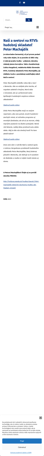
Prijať (22, 441)
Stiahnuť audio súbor (11, 105)
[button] (40, 418)
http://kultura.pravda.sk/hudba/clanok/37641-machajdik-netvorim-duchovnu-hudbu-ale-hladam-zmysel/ (21, 184)
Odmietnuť (22, 447)
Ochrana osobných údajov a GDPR (20, 452)
